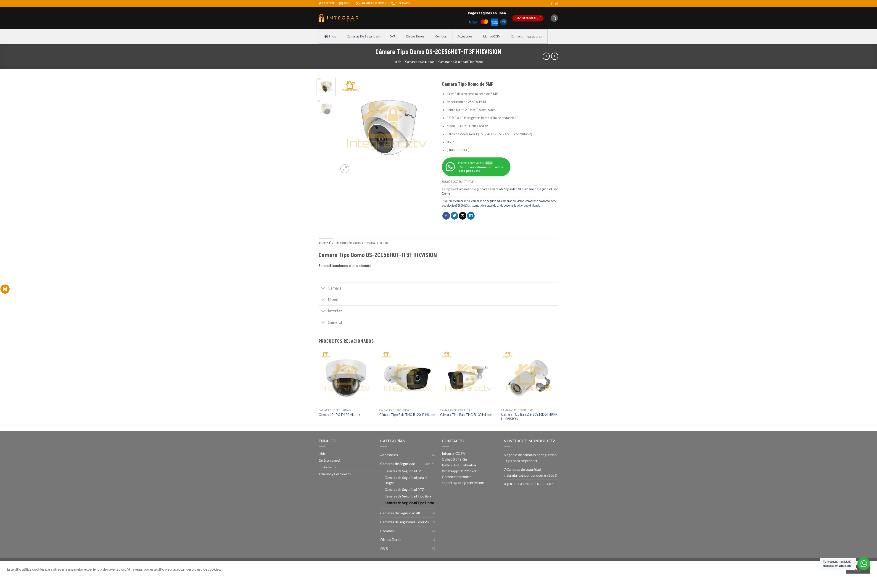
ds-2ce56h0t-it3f (457, 205)
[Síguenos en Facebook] (551, 3)
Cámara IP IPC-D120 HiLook (339, 415)
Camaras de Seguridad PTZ (404, 490)
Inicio (397, 62)
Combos (387, 531)
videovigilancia (531, 205)
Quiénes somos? (330, 460)
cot (444, 205)
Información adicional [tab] (350, 243)
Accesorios (389, 454)
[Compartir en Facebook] (446, 216)
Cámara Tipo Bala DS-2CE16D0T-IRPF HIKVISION (529, 416)
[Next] (427, 126)
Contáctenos (327, 467)
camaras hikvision (512, 201)
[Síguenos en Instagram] (556, 3)
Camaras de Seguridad (420, 62)
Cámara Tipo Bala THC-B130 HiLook (466, 415)
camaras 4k (462, 201)
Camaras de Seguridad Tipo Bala (408, 496)
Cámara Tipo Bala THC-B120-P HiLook (407, 415)
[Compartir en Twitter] (454, 216)
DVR (384, 548)
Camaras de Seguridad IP (403, 471)
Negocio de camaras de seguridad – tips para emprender (530, 457)
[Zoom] (344, 168)
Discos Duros (390, 539)
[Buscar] (554, 18)
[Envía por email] (462, 216)
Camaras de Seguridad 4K (504, 189)
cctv (553, 201)
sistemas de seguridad (483, 205)
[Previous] (346, 126)
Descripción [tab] (326, 243)
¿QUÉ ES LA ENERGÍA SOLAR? (528, 484)
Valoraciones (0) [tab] (377, 243)
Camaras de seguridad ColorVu (404, 522)
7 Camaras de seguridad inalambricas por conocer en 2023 (530, 472)
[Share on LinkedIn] (471, 216)
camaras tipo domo (537, 201)
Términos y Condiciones (335, 474)
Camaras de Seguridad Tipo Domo (460, 62)
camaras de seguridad (485, 201)
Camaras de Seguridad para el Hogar (406, 480)
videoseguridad (509, 205)
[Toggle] (323, 288)
